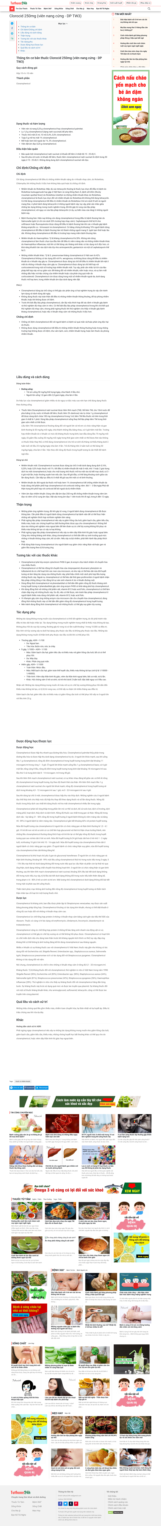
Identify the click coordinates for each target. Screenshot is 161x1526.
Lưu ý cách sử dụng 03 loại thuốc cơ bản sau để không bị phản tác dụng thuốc (98, 1167)
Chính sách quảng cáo (118, 1502)
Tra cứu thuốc (21, 9)
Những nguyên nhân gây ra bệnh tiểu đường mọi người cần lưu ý (65, 1328)
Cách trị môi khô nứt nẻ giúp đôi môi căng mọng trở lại (65, 1469)
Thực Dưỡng (47, 1199)
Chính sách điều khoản (118, 1505)
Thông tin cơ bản (28, 26)
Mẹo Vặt (67, 1413)
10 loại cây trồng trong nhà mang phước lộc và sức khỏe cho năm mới (135, 1437)
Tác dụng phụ (27, 41)
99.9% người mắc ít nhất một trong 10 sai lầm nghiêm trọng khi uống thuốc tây (98, 1136)
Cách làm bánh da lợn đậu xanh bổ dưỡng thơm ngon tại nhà (24, 1257)
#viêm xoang (76, 3)
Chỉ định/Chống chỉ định (31, 29)
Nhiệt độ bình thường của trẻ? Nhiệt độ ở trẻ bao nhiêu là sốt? (100, 1326)
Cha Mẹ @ (80, 9)
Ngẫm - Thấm (36, 1199)
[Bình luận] (12, 38)
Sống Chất (70, 9)
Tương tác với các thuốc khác (34, 38)
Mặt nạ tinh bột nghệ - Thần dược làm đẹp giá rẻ (93, 1398)
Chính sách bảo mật (117, 1508)
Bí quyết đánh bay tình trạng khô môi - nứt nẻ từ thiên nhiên (26, 1366)
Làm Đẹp (31, 1343)
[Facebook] (12, 28)
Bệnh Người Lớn (82, 1270)
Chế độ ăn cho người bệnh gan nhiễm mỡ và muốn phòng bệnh (62, 1167)
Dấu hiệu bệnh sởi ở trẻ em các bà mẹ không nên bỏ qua (66, 1293)
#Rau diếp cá (145, 3)
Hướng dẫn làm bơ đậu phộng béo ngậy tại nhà (66, 1437)
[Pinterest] (76, 1504)
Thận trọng (25, 35)
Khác (23, 51)
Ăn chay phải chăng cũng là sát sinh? (59, 1241)
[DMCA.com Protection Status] (115, 1512)
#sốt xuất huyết (116, 3)
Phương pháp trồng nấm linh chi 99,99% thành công (101, 1437)
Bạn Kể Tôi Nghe (102, 9)
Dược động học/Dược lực (32, 45)
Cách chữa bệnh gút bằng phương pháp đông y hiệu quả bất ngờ (100, 1294)
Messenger (43, 1088)
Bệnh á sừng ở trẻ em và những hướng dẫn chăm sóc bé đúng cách (135, 1326)
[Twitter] (65, 1504)
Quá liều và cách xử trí (30, 48)
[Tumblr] (71, 1504)
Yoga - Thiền (57, 1199)
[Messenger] (12, 33)
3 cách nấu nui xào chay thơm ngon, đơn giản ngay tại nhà (93, 1222)
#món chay (89, 3)
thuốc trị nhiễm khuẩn (23, 1081)
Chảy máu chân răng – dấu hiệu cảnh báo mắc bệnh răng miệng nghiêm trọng (135, 1294)
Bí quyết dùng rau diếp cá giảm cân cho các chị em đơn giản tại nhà (94, 1366)
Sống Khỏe (58, 9)
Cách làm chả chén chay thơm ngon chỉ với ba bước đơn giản (94, 1256)
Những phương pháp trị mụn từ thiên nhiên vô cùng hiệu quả (59, 1367)
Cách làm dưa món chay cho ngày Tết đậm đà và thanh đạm (59, 1222)
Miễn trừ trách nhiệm (117, 1499)
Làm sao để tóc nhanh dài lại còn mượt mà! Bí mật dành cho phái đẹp (60, 1399)
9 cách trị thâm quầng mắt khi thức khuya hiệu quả (25, 1399)
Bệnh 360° (48, 9)
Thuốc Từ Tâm (35, 9)
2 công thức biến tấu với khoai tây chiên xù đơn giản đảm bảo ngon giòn (101, 1469)
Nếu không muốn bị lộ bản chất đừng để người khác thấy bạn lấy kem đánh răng (135, 1469)
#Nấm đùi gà (131, 3)
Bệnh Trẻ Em (70, 1270)
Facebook (30, 1088)
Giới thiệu (112, 1496)
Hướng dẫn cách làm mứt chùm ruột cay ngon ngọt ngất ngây (25, 1222)
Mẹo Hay (90, 9)
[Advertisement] (63, 104)
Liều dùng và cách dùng (31, 32)
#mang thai (101, 3)
